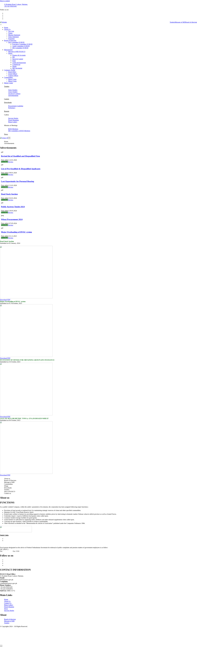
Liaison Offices (13, 75)
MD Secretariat (17, 68)
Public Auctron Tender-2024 (13, 207)
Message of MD (180, 22)
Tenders (172, 22)
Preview (10, 162)
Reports (6, 111)
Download (4, 162)
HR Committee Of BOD (20, 48)
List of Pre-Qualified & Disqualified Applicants (20, 169)
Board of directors (191, 22)
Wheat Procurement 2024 (12, 219)
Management (8, 50)
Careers (6, 99)
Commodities (8, 77)
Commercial (16, 64)
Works (14, 66)
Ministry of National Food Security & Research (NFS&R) (23, 540)
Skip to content (5, 1)
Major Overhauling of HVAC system (16, 232)
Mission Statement (14, 35)
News (6, 134)
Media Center (8, 83)
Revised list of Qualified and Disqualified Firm (20, 156)
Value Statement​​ (13, 37)
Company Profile (9, 70)
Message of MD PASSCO (16, 51)
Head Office (12, 72)
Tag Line (11, 31)
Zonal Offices (12, 74)
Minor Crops (12, 81)
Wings (10, 53)
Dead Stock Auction (9, 194)
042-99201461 (7, 551)
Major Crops (12, 79)
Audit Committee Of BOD (21, 46)
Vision (10, 33)
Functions (11, 39)
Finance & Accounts (19, 55)
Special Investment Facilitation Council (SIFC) (19, 539)
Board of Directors (10, 40)
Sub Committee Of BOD (16, 42)
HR (13, 57)
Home (6, 27)
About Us (7, 29)
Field (14, 61)
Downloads (8, 102)
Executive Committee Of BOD (22, 44)
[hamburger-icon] (1, 24)
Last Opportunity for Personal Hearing (17, 181)
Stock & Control (17, 59)
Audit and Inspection (19, 63)
